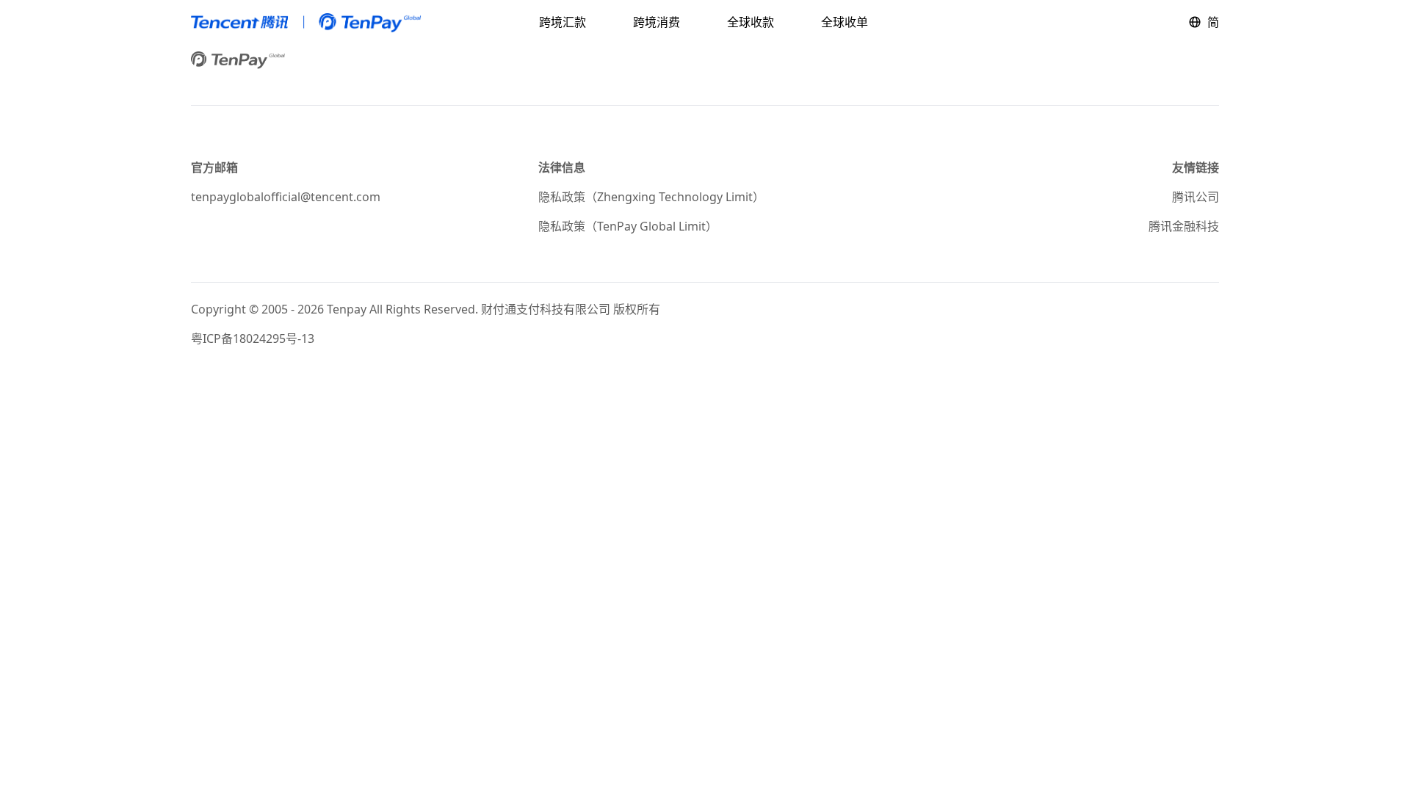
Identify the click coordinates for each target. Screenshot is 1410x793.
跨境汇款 (562, 22)
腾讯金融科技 (1184, 226)
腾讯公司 (1195, 197)
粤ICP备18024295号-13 (252, 338)
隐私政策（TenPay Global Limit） (627, 226)
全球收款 (750, 22)
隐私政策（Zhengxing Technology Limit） (651, 197)
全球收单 (844, 22)
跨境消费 (656, 22)
